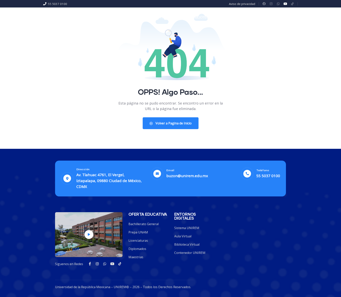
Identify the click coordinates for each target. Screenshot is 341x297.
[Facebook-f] (90, 263)
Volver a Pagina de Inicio (173, 123)
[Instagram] (271, 3)
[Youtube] (285, 3)
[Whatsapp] (278, 3)
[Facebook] (264, 3)
